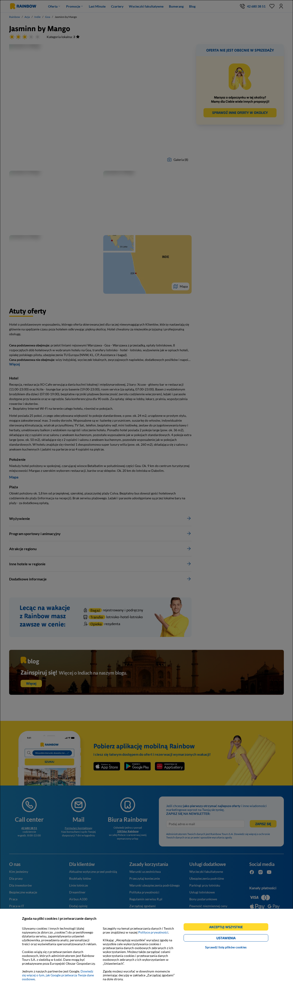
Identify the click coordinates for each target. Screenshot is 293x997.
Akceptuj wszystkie (228, 928)
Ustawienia (233, 939)
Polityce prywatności (153, 932)
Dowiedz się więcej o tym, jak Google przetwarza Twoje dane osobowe (58, 975)
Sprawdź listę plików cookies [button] (226, 947)
